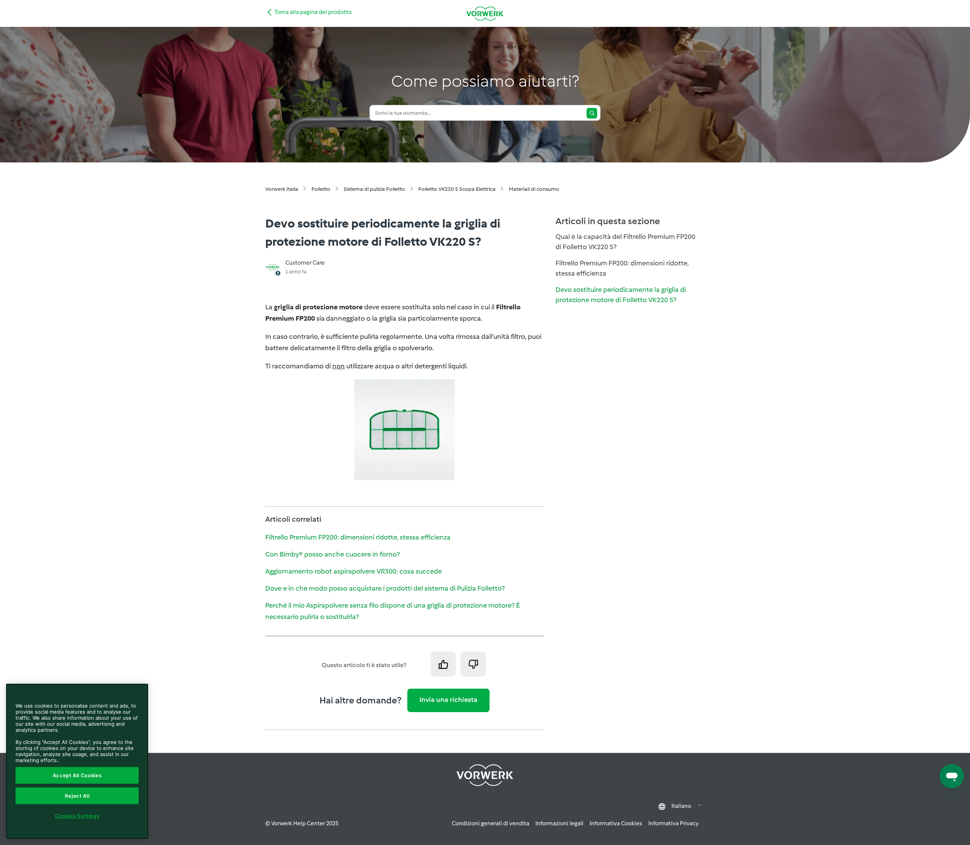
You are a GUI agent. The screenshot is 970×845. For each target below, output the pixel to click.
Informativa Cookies (616, 823)
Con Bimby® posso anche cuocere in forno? (332, 554)
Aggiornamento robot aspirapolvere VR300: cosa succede (353, 571)
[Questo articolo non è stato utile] (473, 664)
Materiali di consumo (534, 189)
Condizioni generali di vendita (490, 823)
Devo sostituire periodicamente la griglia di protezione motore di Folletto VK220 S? (620, 294)
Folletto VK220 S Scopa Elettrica (457, 189)
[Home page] (485, 13)
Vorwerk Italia (281, 189)
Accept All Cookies (77, 775)
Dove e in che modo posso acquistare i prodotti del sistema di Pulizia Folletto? (385, 588)
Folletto (320, 189)
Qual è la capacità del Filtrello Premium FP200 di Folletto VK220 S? (625, 241)
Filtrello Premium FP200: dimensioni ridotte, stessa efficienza (358, 537)
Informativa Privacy (673, 823)
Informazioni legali (559, 823)
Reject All (77, 796)
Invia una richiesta (448, 699)
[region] (77, 761)
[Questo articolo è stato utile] (443, 664)
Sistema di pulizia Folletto (374, 189)
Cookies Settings (77, 816)
